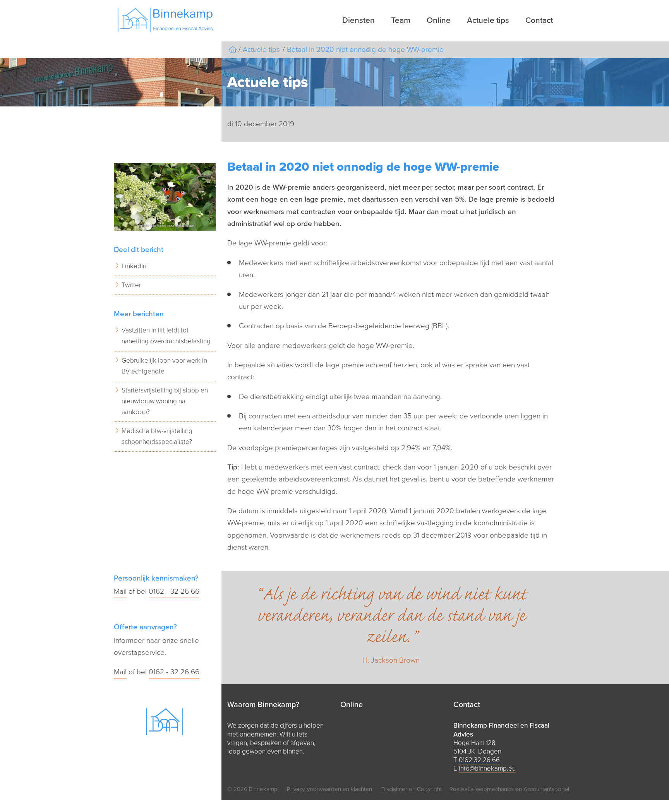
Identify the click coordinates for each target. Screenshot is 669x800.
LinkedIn (134, 266)
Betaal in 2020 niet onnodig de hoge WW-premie (365, 49)
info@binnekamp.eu (487, 768)
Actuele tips (488, 20)
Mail (120, 591)
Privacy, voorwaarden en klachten (329, 789)
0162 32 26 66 (479, 760)
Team (400, 20)
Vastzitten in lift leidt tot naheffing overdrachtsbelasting (166, 335)
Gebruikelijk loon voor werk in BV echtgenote (164, 365)
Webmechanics (494, 789)
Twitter (131, 285)
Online (439, 20)
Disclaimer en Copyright (411, 789)
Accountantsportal (546, 789)
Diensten (358, 20)
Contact (539, 20)
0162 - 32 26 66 (174, 591)
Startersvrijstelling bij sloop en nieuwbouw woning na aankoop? (165, 401)
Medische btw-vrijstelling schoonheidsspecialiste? (157, 436)
